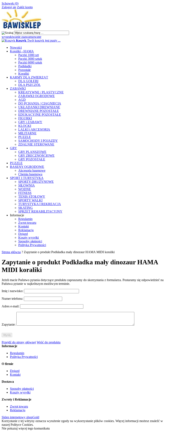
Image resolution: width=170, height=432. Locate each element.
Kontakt (23, 226)
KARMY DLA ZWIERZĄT (29, 77)
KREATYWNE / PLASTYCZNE (41, 92)
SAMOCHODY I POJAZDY (38, 140)
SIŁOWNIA (26, 185)
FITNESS (25, 193)
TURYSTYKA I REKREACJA (39, 204)
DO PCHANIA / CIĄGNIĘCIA (39, 103)
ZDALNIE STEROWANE (36, 144)
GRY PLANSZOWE (32, 152)
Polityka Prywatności (32, 245)
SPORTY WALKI (30, 200)
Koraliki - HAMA (22, 51)
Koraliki (23, 73)
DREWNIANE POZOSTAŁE (38, 111)
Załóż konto (25, 7)
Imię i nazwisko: (13, 291)
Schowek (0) (10, 3)
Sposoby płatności (30, 241)
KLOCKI (24, 126)
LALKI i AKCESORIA (34, 129)
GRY (13, 148)
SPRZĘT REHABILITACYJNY (40, 211)
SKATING (25, 207)
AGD (22, 99)
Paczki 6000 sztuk (30, 62)
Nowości (16, 47)
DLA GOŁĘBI (28, 81)
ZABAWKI (18, 88)
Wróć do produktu (49, 342)
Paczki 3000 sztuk (30, 58)
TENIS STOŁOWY (31, 196)
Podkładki (25, 66)
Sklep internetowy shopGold (20, 417)
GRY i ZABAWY (30, 122)
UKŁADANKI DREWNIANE (39, 107)
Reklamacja (26, 230)
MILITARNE (27, 133)
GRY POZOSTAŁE (31, 159)
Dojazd (23, 234)
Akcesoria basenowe (31, 170)
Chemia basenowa (30, 174)
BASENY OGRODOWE (27, 166)
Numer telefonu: (13, 298)
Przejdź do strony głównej (19, 342)
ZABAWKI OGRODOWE (36, 96)
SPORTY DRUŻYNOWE (36, 181)
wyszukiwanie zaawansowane (21, 37)
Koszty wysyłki (28, 237)
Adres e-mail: (11, 306)
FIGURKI (25, 118)
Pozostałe (24, 70)
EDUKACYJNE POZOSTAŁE (39, 114)
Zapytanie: (9, 324)
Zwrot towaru (27, 222)
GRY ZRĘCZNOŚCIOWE (36, 155)
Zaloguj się (9, 7)
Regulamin (25, 219)
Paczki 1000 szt (28, 55)
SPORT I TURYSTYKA (27, 178)
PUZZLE (24, 137)
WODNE (24, 189)
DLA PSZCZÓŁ (29, 85)
